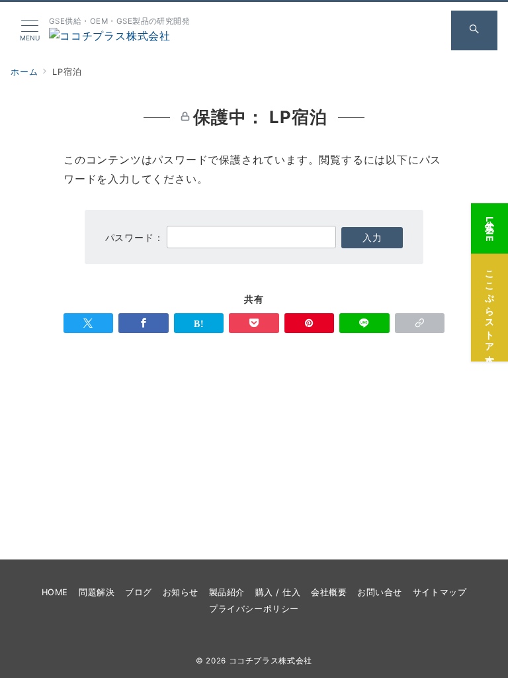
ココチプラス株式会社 (270, 660)
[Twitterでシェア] (88, 323)
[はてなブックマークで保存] (199, 323)
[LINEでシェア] (364, 323)
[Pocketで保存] (253, 323)
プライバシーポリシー (253, 609)
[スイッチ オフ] (474, 30)
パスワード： (136, 237)
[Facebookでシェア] (143, 323)
